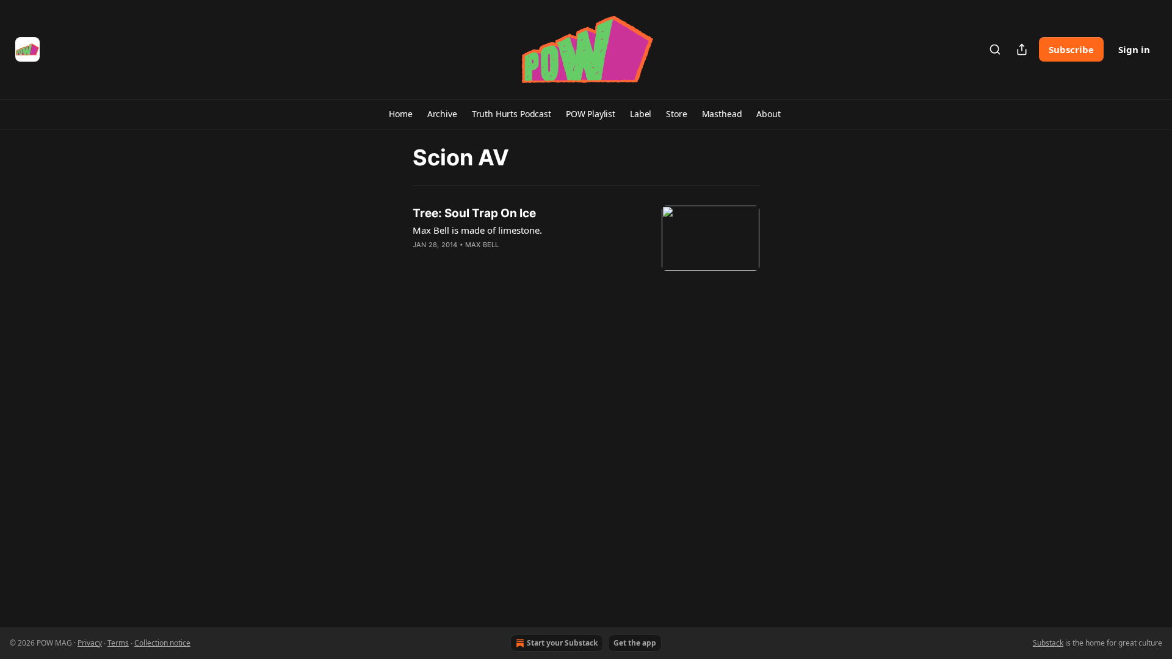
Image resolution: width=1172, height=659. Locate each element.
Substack (1048, 643)
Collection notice (162, 643)
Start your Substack (562, 643)
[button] (400, 114)
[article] (586, 238)
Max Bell (482, 244)
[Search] (995, 49)
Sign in (1134, 49)
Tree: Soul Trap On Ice (474, 213)
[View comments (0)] (493, 260)
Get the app (634, 643)
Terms (118, 643)
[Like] (421, 260)
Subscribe (1071, 49)
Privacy (90, 643)
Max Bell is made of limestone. (477, 230)
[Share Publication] (1022, 49)
